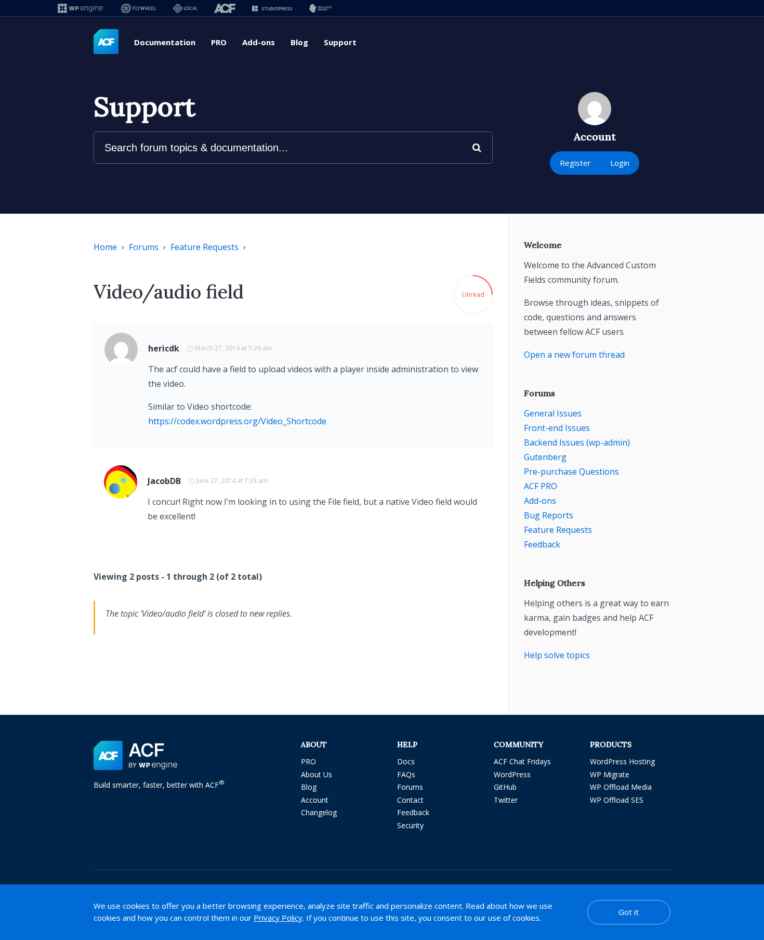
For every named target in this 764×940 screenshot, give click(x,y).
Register (575, 163)
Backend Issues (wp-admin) (577, 442)
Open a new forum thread (574, 354)
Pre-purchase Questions (571, 471)
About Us (316, 774)
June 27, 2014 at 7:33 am (232, 480)
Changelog (319, 812)
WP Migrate (609, 774)
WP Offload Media (621, 787)
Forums (144, 247)
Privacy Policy (278, 917)
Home (105, 247)
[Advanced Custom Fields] (106, 42)
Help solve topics (557, 655)
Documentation (164, 42)
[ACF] (225, 8)
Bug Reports (548, 515)
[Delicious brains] (320, 8)
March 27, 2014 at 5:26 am (233, 348)
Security (410, 825)
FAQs (406, 774)
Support (340, 42)
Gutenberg (545, 457)
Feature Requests (204, 247)
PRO (219, 42)
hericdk (163, 348)
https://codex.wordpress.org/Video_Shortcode (237, 421)
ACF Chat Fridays (522, 761)
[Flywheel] (139, 8)
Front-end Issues (557, 428)
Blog (299, 42)
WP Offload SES (616, 800)
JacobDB (164, 481)
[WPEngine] (81, 8)
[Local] (185, 8)
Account (314, 800)
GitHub (505, 787)
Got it (628, 912)
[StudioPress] (272, 8)
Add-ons (258, 42)
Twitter (506, 800)
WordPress (512, 774)
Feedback (542, 544)
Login (619, 163)
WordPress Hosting (622, 761)
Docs (406, 761)
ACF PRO (540, 486)
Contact (410, 800)
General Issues (553, 413)
